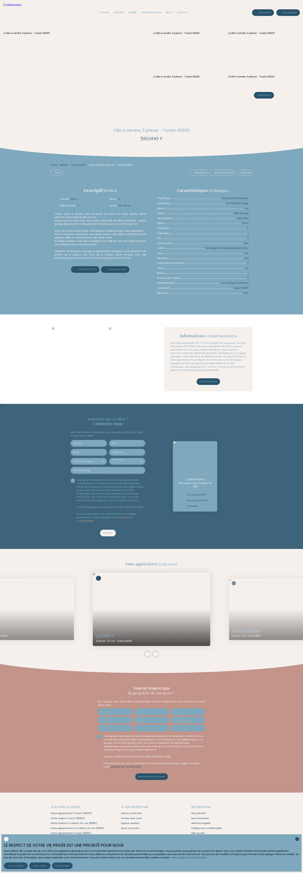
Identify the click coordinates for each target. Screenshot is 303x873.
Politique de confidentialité (206, 828)
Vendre (132, 12)
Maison (64, 165)
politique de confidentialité (125, 766)
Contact (182, 12)
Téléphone (118, 452)
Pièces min (179, 728)
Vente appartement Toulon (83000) (71, 813)
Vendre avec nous (131, 818)
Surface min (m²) (146, 728)
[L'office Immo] (24, 12)
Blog (169, 12)
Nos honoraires (200, 818)
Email (76, 452)
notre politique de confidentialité (188, 857)
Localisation (177, 719)
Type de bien (142, 719)
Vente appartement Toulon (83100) (70, 833)
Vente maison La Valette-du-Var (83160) (73, 823)
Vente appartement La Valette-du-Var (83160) (77, 828)
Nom (114, 443)
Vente (53, 165)
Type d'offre (105, 719)
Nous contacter (130, 828)
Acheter (118, 12)
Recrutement (198, 813)
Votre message (82, 470)
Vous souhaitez (118, 460)
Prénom (77, 443)
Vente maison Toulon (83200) (67, 818)
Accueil (104, 12)
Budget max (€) (109, 728)
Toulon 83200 (78, 165)
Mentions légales (201, 823)
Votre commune (83, 461)
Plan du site (198, 833)
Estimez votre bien (131, 813)
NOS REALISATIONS (151, 12)
